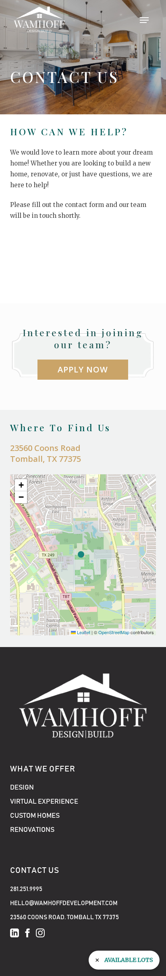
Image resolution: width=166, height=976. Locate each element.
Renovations (32, 830)
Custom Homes (35, 816)
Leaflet (83, 632)
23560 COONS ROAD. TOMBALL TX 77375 (64, 917)
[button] (144, 20)
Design (22, 787)
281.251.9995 (26, 889)
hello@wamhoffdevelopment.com (64, 903)
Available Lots (128, 960)
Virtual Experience (44, 801)
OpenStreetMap (113, 632)
